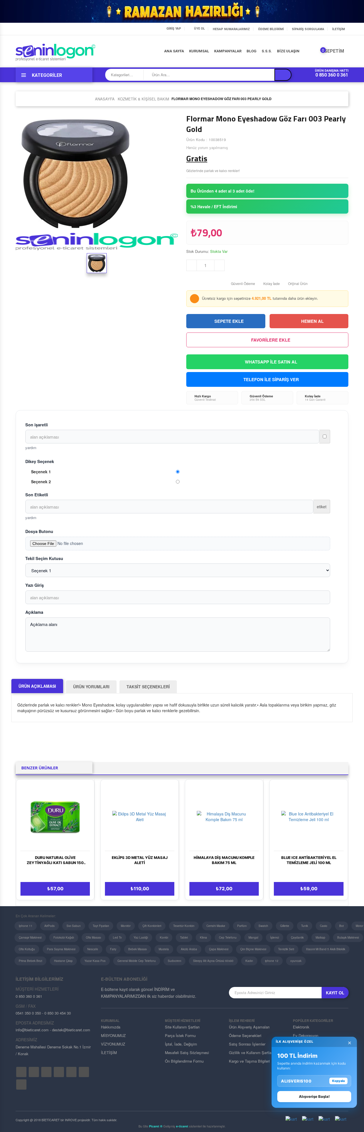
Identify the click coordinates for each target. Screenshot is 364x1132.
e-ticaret (182, 1126)
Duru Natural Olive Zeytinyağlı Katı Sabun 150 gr (55, 860)
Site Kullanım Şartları (182, 1027)
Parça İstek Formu (180, 1035)
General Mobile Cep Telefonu (136, 961)
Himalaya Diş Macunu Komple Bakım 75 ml (224, 860)
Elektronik (301, 1027)
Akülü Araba (189, 949)
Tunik (304, 926)
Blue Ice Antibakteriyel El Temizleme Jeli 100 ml (308, 860)
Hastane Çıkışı (63, 961)
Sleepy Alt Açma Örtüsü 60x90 (213, 961)
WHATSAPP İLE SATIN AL (271, 362)
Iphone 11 (25, 926)
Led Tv (117, 937)
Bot (341, 926)
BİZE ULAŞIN (288, 51)
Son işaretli (36, 424)
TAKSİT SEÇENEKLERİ (148, 686)
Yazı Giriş (34, 585)
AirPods (49, 926)
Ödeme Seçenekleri (245, 1035)
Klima (203, 937)
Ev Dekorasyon (305, 1035)
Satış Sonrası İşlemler (247, 1044)
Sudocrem (174, 961)
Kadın (249, 961)
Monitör (126, 926)
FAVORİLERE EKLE (270, 340)
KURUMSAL (199, 51)
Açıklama (34, 612)
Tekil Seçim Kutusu (44, 558)
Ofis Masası (93, 937)
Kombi (164, 937)
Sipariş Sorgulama (308, 29)
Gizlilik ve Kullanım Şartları (251, 1052)
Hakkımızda (110, 1027)
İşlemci (274, 937)
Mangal (253, 937)
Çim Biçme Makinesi (253, 949)
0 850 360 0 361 (331, 75)
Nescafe (92, 949)
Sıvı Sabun (74, 926)
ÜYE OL (199, 28)
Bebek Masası (137, 949)
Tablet (184, 937)
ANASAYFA (105, 99)
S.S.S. (267, 51)
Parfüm (242, 926)
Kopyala (338, 1081)
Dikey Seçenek (39, 461)
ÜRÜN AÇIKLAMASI (37, 686)
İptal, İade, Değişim (181, 1044)
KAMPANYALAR (227, 51)
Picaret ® (155, 1126)
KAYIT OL (335, 992)
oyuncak (295, 961)
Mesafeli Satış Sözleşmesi (187, 1052)
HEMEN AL (312, 321)
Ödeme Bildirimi (271, 29)
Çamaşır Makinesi (30, 937)
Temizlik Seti (286, 949)
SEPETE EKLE (229, 321)
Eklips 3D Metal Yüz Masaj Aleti (140, 860)
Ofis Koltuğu (27, 949)
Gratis (196, 158)
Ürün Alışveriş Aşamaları (249, 1027)
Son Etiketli (36, 494)
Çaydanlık (297, 937)
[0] (319, 52)
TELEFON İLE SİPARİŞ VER (271, 379)
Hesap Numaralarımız (231, 29)
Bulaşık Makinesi (348, 937)
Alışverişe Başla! (314, 1096)
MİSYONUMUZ (113, 1035)
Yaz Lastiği (141, 937)
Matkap (320, 937)
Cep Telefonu (228, 937)
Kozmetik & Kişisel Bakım (143, 99)
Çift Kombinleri (151, 926)
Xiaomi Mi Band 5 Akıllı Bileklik (325, 949)
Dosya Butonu (39, 531)
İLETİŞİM (338, 29)
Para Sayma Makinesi (61, 949)
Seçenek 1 (41, 471)
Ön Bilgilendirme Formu (184, 1061)
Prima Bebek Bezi (30, 961)
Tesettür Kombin (184, 926)
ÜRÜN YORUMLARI (91, 686)
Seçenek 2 (41, 481)
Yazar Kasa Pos (95, 961)
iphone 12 (271, 961)
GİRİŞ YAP (173, 28)
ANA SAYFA (174, 51)
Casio (323, 926)
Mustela (164, 949)
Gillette (284, 926)
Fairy (113, 949)
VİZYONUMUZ (113, 1044)
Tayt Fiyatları (101, 926)
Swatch (263, 926)
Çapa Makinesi (218, 949)
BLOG (252, 51)
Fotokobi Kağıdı (63, 937)
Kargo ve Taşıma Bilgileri (249, 1061)
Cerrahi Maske (215, 926)
